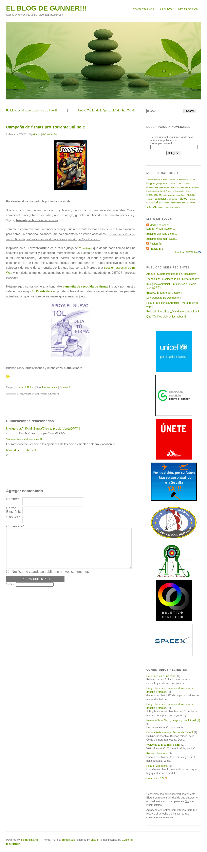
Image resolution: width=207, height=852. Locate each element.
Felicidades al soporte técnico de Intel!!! (31, 110)
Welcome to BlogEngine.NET (163, 744)
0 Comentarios (49, 134)
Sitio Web (13, 517)
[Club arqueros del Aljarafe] (173, 576)
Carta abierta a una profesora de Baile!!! (169, 732)
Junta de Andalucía (175, 191)
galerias (184, 187)
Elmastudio (68, 839)
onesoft (95, 839)
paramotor (160, 198)
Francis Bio (156, 248)
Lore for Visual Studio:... (160, 228)
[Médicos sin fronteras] (174, 458)
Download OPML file (186, 252)
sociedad (152, 202)
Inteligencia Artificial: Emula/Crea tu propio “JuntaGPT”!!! (43, 428)
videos (168, 207)
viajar (160, 207)
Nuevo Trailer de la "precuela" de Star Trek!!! (106, 110)
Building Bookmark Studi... (162, 238)
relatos (182, 198)
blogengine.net (160, 183)
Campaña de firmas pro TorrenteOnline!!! (46, 127)
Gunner (37, 134)
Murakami (180, 195)
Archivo (166, 9)
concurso (187, 183)
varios (151, 206)
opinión (149, 199)
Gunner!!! (127, 839)
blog (149, 183)
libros (188, 191)
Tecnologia (176, 203)
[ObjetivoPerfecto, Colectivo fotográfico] (174, 620)
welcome (176, 207)
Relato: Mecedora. (157, 753)
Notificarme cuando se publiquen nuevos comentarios (50, 571)
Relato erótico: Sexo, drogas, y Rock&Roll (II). (173, 720)
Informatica (194, 187)
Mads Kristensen (159, 225)
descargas (164, 187)
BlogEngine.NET (30, 839)
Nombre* (12, 499)
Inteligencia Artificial (155, 191)
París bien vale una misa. (161, 676)
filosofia (175, 187)
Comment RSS (155, 778)
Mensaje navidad (167, 195)
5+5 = (10, 584)
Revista (192, 199)
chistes (172, 183)
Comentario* (14, 526)
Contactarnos (143, 9)
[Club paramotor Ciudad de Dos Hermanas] (173, 537)
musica (191, 194)
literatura (152, 194)
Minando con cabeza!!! (21, 450)
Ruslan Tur (156, 243)
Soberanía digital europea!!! (24, 439)
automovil (181, 180)
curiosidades (152, 187)
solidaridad (164, 203)
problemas (172, 199)
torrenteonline (50, 387)
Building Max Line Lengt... (161, 233)
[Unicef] (174, 370)
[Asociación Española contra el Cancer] (173, 414)
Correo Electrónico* (14, 509)
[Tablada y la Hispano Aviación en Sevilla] (174, 499)
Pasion (172, 180)
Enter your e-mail (161, 143)
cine (179, 183)
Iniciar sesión (187, 9)
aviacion (191, 179)
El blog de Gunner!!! (46, 8)
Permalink (65, 387)
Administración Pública (156, 180)
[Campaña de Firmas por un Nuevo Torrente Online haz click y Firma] (70, 355)
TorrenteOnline (26, 387)
